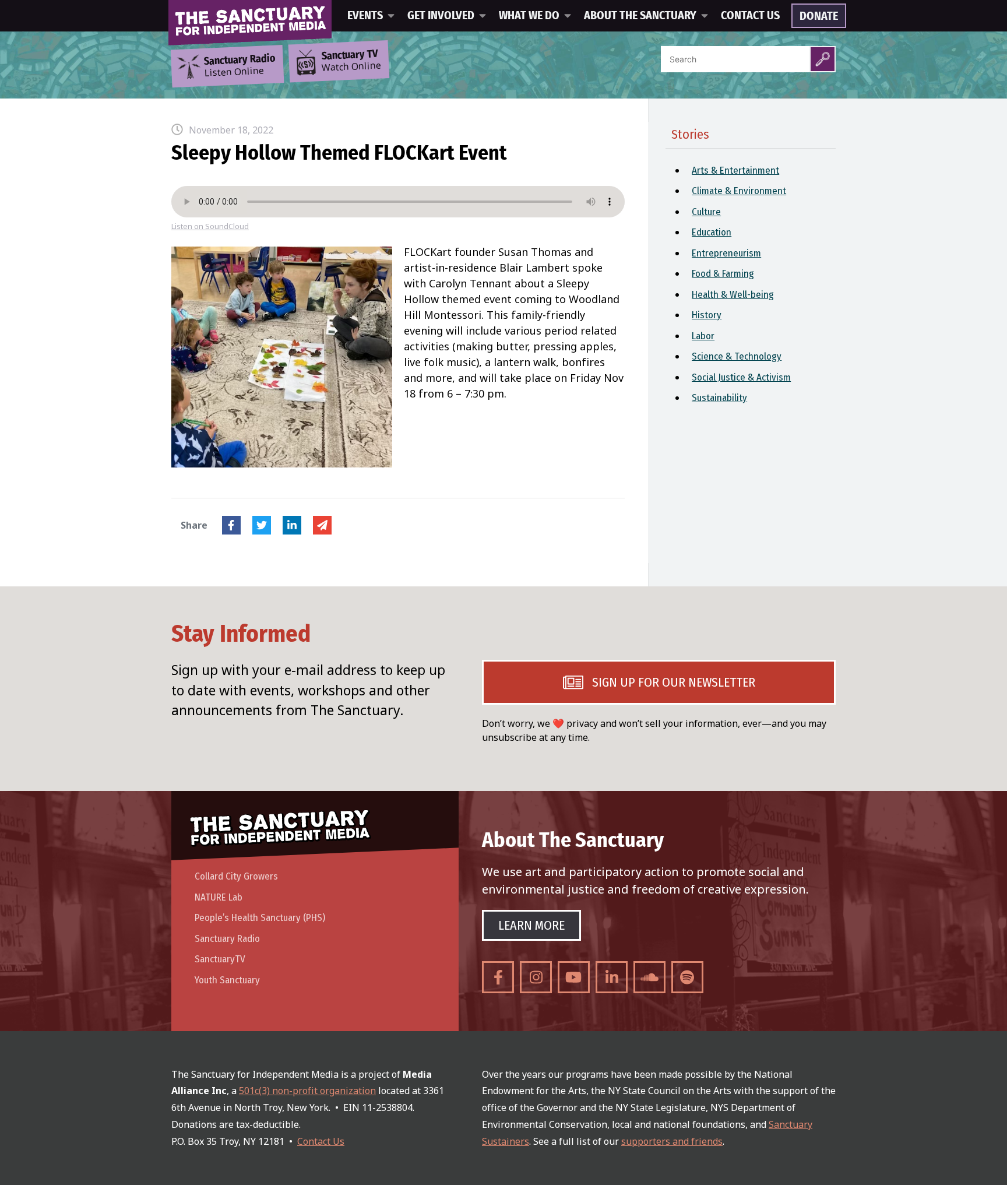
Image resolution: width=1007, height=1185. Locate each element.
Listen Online (239, 65)
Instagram (536, 977)
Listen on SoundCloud (210, 226)
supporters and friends (672, 1141)
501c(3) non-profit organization (307, 1090)
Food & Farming (723, 274)
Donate (819, 16)
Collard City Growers (236, 876)
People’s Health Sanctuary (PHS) (260, 918)
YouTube (574, 977)
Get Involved (440, 16)
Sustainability (719, 398)
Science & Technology (736, 356)
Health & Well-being (733, 295)
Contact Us (750, 16)
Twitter (261, 525)
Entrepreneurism (726, 253)
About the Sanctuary (640, 16)
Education (711, 232)
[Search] (822, 59)
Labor (703, 336)
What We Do (529, 16)
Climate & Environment (739, 191)
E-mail (322, 525)
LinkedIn (292, 525)
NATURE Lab (218, 897)
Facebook (231, 525)
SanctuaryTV (220, 959)
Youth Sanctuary (227, 980)
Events (365, 16)
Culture (706, 212)
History (706, 315)
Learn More (531, 925)
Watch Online (351, 61)
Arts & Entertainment (735, 170)
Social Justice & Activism (741, 377)
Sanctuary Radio (227, 939)
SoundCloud (649, 977)
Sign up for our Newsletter (673, 682)
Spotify (687, 977)
